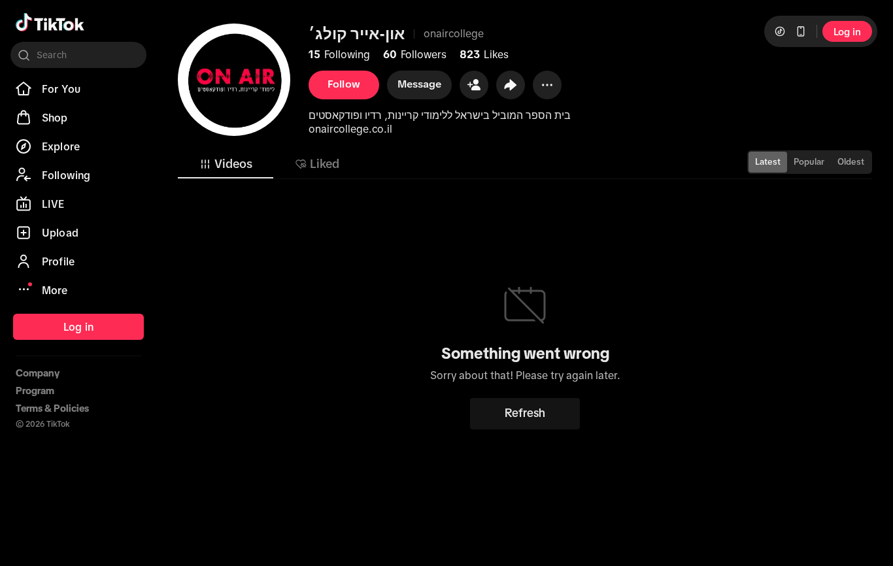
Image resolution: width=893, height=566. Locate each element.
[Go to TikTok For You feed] (50, 22)
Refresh (525, 413)
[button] (474, 85)
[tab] (225, 164)
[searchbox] (78, 55)
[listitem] (78, 89)
